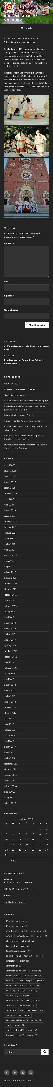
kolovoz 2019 (10, 606)
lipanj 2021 (9, 538)
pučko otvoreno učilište (17, 1000)
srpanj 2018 (9, 673)
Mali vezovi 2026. (12, 384)
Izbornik (28, 28)
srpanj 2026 (9, 465)
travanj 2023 (10, 510)
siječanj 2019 (10, 645)
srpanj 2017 (9, 735)
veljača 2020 (10, 572)
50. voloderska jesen (16, 931)
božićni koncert (25, 936)
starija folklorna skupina (32, 1010)
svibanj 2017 (10, 747)
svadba (10, 1015)
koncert (10, 961)
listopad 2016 (10, 775)
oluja (21, 990)
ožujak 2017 (9, 758)
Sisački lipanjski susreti (14, 395)
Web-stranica (11, 310)
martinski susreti (34, 975)
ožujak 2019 (9, 634)
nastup (34, 985)
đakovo (32, 1035)
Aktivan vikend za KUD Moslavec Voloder (23, 421)
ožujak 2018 (9, 696)
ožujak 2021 (9, 544)
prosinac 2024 (11, 493)
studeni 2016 (10, 769)
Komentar (9, 243)
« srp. (13, 860)
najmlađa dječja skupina (32, 980)
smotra (10, 1005)
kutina (36, 971)
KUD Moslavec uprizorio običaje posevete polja (26, 400)
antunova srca (38, 931)
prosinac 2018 (10, 651)
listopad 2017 (10, 718)
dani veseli (12, 946)
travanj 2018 (10, 690)
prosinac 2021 (10, 521)
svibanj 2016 (10, 803)
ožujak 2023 (9, 516)
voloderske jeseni (15, 1030)
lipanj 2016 (9, 797)
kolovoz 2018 (10, 668)
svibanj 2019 (10, 623)
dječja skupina (13, 956)
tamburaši (24, 1015)
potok (25, 995)
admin (34, 38)
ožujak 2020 (9, 566)
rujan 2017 (9, 724)
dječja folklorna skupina (18, 951)
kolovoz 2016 (10, 786)
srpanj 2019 (9, 611)
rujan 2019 (9, 600)
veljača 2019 (10, 640)
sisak (36, 1000)
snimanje (11, 1010)
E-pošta (9, 296)
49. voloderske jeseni (17, 926)
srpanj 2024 (9, 499)
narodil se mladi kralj (16, 985)
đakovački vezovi (15, 1035)
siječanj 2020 (10, 578)
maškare (11, 980)
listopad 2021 (10, 527)
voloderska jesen (15, 1025)
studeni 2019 (10, 589)
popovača (12, 995)
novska (10, 990)
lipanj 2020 (9, 561)
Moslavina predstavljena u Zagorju (19, 389)
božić (9, 936)
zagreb (32, 1030)
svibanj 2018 (10, 685)
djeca (25, 946)
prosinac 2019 (10, 583)
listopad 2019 (10, 595)
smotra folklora (26, 1005)
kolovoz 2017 (10, 730)
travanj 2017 (10, 752)
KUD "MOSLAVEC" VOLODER (20, 18)
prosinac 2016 (10, 764)
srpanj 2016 (9, 792)
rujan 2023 (9, 505)
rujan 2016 (9, 780)
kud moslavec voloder (17, 971)
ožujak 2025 (9, 488)
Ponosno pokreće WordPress (17, 1080)
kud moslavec (13, 966)
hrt (38, 956)
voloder (36, 1020)
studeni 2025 (10, 471)
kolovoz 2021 (10, 533)
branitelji (42, 936)
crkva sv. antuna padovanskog (20, 941)
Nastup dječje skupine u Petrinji (18, 415)
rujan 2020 (9, 550)
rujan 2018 (9, 662)
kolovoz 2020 (10, 555)
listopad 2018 (10, 657)
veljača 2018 (10, 702)
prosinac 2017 (10, 707)
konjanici (24, 961)
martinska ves (13, 975)
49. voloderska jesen (16, 921)
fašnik (28, 956)
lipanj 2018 (9, 679)
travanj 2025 (10, 482)
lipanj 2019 (9, 617)
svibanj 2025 (10, 476)
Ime (6, 281)
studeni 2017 (10, 713)
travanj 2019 (10, 628)
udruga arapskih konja (17, 1020)
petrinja (33, 990)
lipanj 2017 (9, 741)
